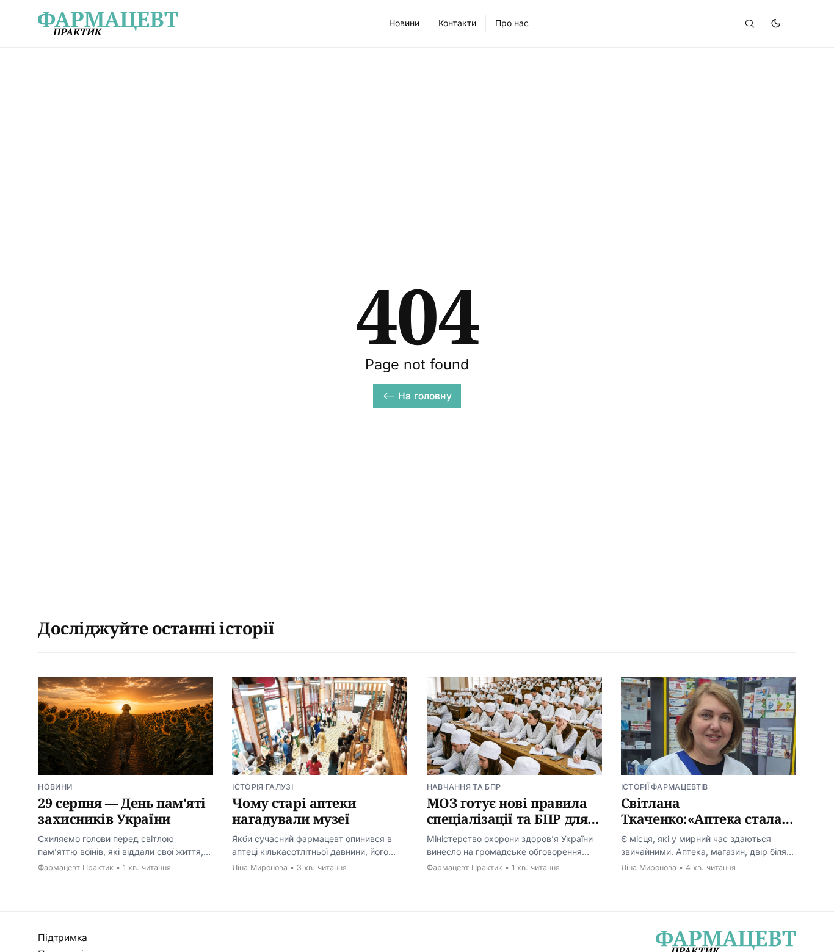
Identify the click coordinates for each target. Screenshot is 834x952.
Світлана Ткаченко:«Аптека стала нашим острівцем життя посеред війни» (703, 827)
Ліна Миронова (260, 867)
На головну (425, 396)
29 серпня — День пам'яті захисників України (122, 811)
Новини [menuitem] (404, 23)
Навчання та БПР (464, 786)
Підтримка (62, 937)
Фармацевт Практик (76, 867)
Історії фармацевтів (664, 786)
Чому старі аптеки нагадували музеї (294, 811)
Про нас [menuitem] (512, 23)
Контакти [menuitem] (457, 23)
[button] (750, 23)
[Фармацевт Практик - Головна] (199, 23)
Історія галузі (262, 786)
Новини (55, 786)
